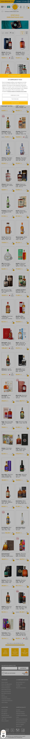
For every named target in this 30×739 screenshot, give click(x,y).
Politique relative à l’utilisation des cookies (17, 91)
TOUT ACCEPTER (15, 103)
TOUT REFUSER (15, 99)
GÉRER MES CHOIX (15, 95)
